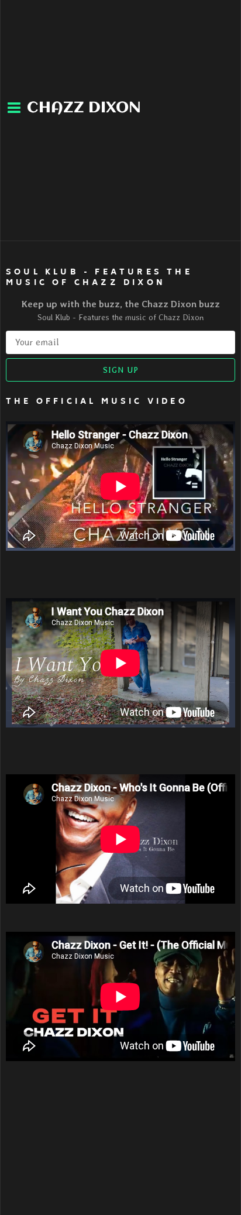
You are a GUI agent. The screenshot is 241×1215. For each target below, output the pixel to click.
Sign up (121, 370)
